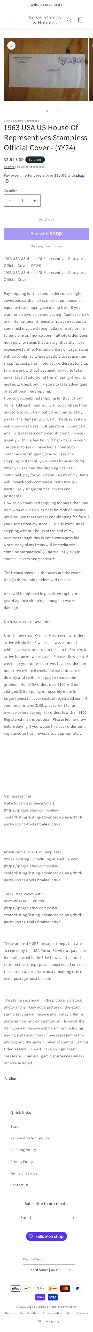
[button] (10, 20)
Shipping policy (49, 1321)
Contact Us (19, 1185)
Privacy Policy (21, 1161)
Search (16, 1126)
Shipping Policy (23, 1149)
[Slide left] (35, 111)
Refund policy (29, 1313)
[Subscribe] (72, 1218)
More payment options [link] (47, 246)
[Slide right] (58, 111)
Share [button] (14, 1078)
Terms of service (77, 1313)
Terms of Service (23, 1173)
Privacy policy (52, 1313)
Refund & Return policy (29, 1138)
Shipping (9, 166)
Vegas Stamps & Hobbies (43, 1306)
